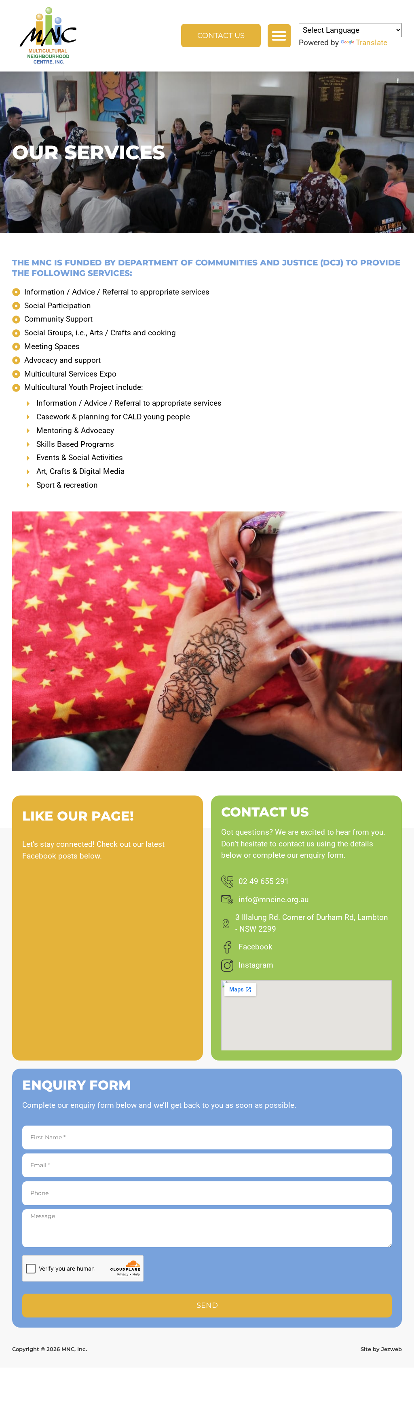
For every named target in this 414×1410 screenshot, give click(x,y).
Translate (371, 42)
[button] (279, 35)
